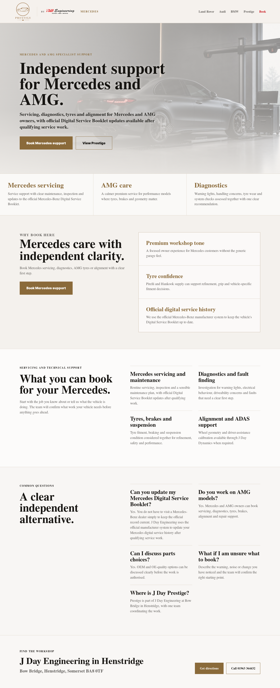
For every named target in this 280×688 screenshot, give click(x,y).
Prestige (249, 11)
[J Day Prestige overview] (23, 12)
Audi (222, 11)
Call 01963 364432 (243, 668)
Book (262, 11)
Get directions (209, 668)
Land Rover (206, 11)
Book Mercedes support (46, 143)
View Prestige (93, 143)
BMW (235, 11)
